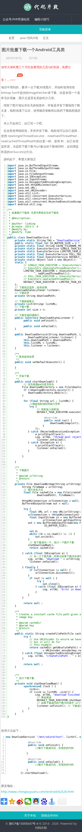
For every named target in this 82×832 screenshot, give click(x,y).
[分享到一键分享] (52, 801)
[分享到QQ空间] (12, 801)
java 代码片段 (29, 38)
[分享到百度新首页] (44, 801)
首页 (12, 38)
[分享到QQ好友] (36, 801)
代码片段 (41, 7)
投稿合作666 (49, 815)
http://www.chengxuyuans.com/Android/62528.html (37, 792)
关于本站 (30, 815)
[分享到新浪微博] (20, 801)
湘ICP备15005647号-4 (23, 823)
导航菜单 (44, 29)
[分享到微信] (28, 801)
